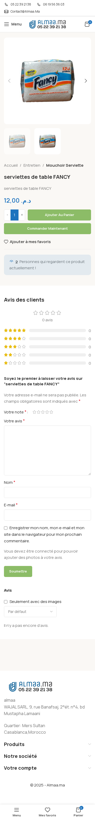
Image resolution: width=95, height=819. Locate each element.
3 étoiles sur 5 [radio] (43, 412)
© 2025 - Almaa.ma (47, 785)
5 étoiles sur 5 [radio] (51, 412)
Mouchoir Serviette (64, 165)
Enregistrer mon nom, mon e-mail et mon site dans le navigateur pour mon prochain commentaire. (44, 534)
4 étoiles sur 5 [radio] (47, 412)
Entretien (31, 165)
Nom (9, 482)
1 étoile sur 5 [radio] (34, 412)
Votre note (15, 412)
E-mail (11, 505)
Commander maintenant (47, 228)
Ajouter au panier (59, 214)
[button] (9, 81)
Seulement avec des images (35, 601)
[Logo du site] (47, 24)
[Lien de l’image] (30, 686)
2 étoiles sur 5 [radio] (38, 412)
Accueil (11, 165)
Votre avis (14, 421)
